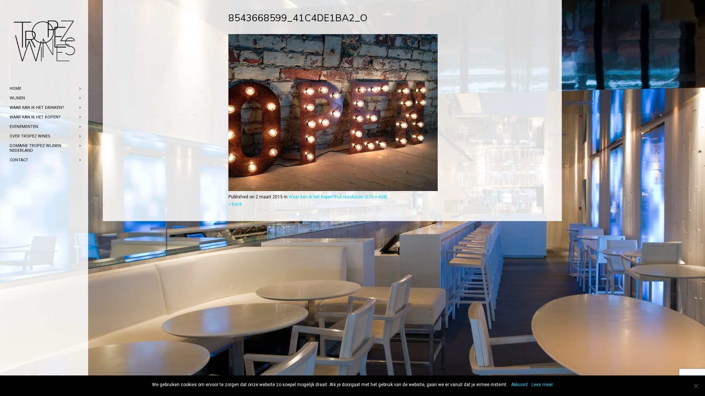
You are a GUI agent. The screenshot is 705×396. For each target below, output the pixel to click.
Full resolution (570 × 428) (361, 196)
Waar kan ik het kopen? (312, 196)
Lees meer (542, 384)
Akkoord (519, 384)
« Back (235, 204)
